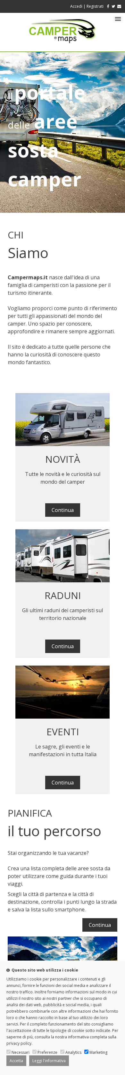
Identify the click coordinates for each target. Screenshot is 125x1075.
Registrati (95, 6)
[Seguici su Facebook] (106, 6)
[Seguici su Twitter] (113, 6)
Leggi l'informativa (49, 1060)
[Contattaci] (119, 6)
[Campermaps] (62, 46)
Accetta (16, 1060)
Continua (63, 510)
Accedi (76, 6)
